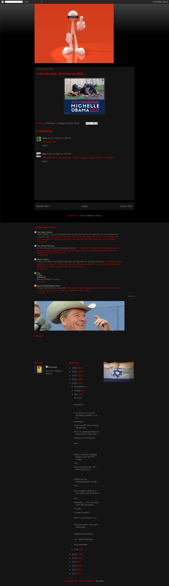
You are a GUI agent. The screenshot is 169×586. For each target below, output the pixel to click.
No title (77, 397)
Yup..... (76, 463)
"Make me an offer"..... (84, 533)
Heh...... (77, 485)
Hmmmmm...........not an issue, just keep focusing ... (86, 503)
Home (85, 206)
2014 (74, 562)
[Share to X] (91, 123)
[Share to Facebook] (94, 123)
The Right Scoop (44, 232)
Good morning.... (81, 544)
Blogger (100, 581)
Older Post (126, 206)
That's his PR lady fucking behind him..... (86, 426)
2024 (75, 375)
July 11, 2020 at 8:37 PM (60, 154)
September (79, 386)
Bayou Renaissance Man (48, 285)
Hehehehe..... (79, 421)
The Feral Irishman (41, 275)
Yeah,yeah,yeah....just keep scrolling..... (86, 525)
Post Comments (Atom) (90, 215)
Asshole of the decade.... (85, 437)
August (78, 390)
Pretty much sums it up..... (86, 517)
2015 (74, 558)
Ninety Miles (43, 259)
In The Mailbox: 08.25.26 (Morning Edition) (56, 248)
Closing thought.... (82, 512)
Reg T (45, 154)
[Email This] (87, 123)
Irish (44, 138)
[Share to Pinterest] (96, 123)
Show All (131, 296)
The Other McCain (45, 245)
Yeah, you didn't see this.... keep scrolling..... (85, 468)
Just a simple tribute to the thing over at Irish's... (87, 491)
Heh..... (76, 443)
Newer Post (42, 206)
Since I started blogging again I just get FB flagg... (85, 456)
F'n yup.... (78, 508)
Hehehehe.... (79, 404)
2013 (74, 565)
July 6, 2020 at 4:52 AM (59, 138)
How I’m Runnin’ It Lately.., (49, 279)
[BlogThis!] (89, 123)
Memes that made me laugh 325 (52, 288)
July (76, 394)
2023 (75, 379)
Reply (45, 145)
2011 (74, 573)
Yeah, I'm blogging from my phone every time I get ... (86, 432)
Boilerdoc (52, 367)
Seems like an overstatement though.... (86, 480)
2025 (75, 371)
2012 (74, 569)
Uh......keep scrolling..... (84, 539)
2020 (75, 383)
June (76, 549)
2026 (75, 367)
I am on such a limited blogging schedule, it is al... (85, 415)
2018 (74, 554)
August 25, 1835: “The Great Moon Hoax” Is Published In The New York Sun (71, 261)
